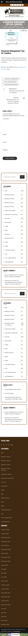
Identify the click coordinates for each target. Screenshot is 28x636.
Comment (6, 119)
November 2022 (5, 561)
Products (7, 234)
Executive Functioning (11, 214)
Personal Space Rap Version (13, 389)
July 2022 (3, 569)
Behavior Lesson (9, 202)
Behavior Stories (9, 206)
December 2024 (5, 537)
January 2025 (5, 533)
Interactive (8, 222)
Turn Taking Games (10, 258)
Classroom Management (11, 79)
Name (5, 134)
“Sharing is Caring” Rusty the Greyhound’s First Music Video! (13, 398)
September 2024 (6, 549)
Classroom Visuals (10, 210)
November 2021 (5, 597)
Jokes (6, 226)
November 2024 (5, 541)
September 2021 (5, 605)
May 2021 (3, 612)
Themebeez (16, 631)
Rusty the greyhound (10, 81)
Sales (6, 246)
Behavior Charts (9, 195)
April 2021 (3, 616)
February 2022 (5, 585)
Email (5, 142)
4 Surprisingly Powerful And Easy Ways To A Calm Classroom (13, 282)
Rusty (6, 242)
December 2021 (5, 593)
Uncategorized (9, 262)
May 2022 (3, 573)
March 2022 (4, 581)
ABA (6, 191)
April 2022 (4, 577)
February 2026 (5, 530)
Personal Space (9, 393)
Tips (10, 30)
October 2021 (5, 601)
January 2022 (5, 589)
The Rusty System (10, 250)
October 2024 (5, 545)
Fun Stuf (7, 218)
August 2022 (4, 565)
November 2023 (5, 557)
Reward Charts (9, 238)
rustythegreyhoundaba (11, 84)
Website (5, 150)
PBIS (6, 230)
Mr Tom (24, 30)
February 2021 (5, 624)
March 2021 (4, 620)
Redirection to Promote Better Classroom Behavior (14, 276)
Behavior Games (9, 199)
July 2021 (3, 609)
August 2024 (4, 553)
